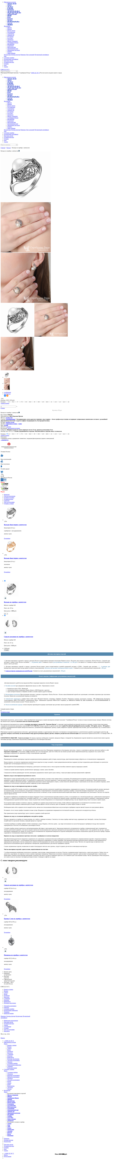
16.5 (13, 402)
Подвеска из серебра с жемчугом (16, 955)
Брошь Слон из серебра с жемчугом (17, 919)
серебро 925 (9, 417)
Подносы (10, 1078)
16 (9, 402)
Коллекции (7, 26)
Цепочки (9, 20)
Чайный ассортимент (13, 1077)
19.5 (38, 402)
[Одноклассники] (7, 396)
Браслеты (10, 18)
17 (17, 402)
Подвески (10, 6)
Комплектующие (12, 14)
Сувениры (10, 8)
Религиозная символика (14, 12)
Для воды (10, 1074)
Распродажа (7, 54)
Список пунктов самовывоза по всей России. (18, 671)
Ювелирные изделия (10, 2)
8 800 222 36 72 (5, 69)
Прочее (9, 1089)
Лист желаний (30, 54)
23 (68, 402)
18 (26, 402)
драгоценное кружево (14, 428)
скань (20, 423)
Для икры (10, 1087)
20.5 (47, 402)
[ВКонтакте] (5, 396)
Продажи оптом (8, 60)
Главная (3, 147)
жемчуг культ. (10, 422)
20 (43, 402)
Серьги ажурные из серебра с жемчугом (18, 637)
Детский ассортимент (13, 11)
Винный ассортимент (13, 1075)
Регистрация (7, 1156)
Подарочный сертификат (42, 54)
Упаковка (10, 24)
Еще (5, 56)
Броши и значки (11, 3)
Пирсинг (9, 23)
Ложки (9, 1083)
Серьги (9, 5)
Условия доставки (9, 497)
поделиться (7, 394)
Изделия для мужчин (13, 21)
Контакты (7, 1031)
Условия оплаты (8, 499)
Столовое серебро (9, 57)
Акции (6, 66)
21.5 (55, 402)
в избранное (7, 392)
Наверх (3, 1038)
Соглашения (7, 1026)
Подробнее (7, 538)
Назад (5, 1044)
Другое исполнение (9, 496)
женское (8, 426)
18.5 (30, 402)
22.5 (64, 402)
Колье (9, 17)
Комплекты (10, 9)
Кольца (9, 15)
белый (6, 425)
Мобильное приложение (11, 1020)
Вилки (9, 1081)
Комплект (7, 494)
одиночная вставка (11, 423)
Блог (5, 65)
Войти (6, 1155)
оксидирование (10, 419)
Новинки (23, 54)
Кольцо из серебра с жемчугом (15, 602)
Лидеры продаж (15, 54)
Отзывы (6, 63)
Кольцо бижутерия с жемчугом (15, 525)
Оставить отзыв (5, 712)
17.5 (21, 402)
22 (60, 402)
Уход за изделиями (9, 502)
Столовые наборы (12, 1072)
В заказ (3, 408)
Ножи (9, 1084)
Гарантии (6, 500)
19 (34, 402)
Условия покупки (9, 62)
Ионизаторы (10, 1086)
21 (51, 402)
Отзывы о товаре (9, 503)
